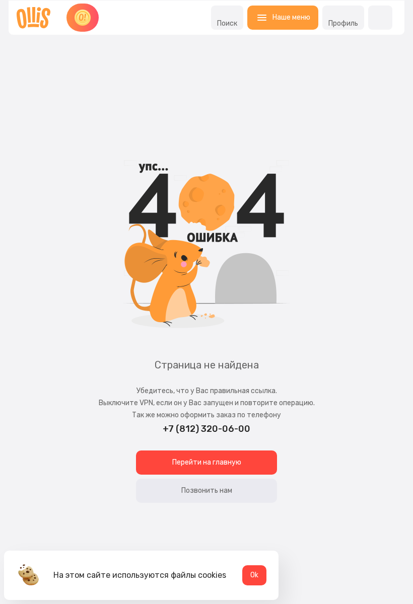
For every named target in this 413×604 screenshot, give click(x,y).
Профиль (343, 23)
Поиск (227, 23)
